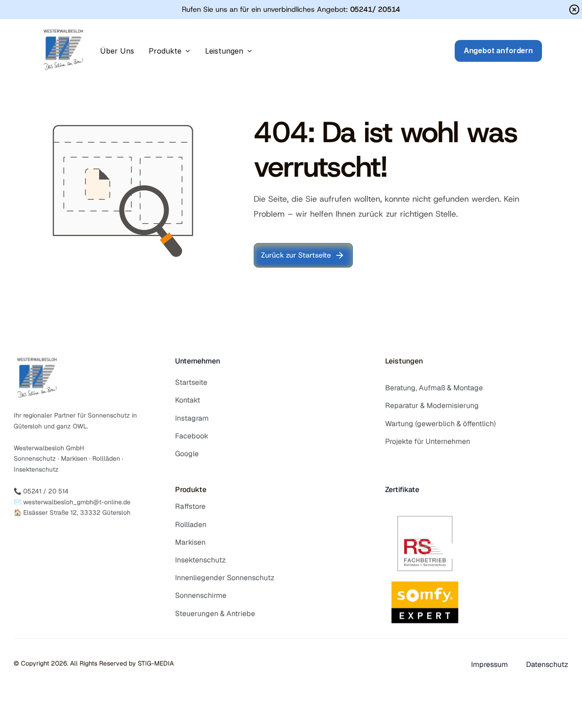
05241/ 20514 (375, 9)
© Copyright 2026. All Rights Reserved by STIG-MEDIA (94, 663)
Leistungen (404, 361)
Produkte (190, 489)
